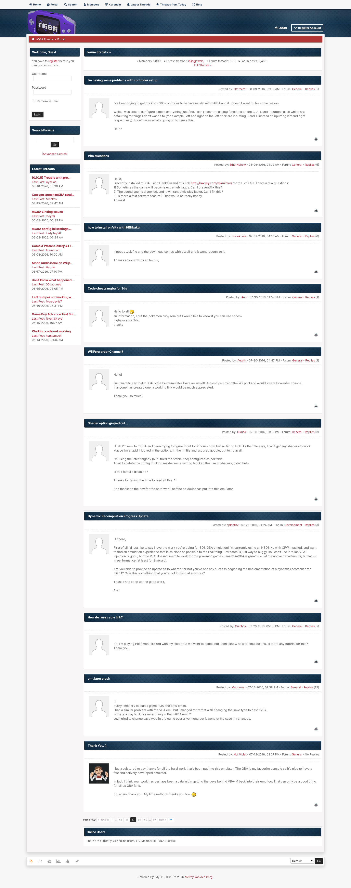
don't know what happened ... (53, 280)
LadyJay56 (53, 233)
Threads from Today (172, 4)
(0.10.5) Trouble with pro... (51, 178)
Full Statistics (202, 65)
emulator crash (99, 678)
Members (93, 4)
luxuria (241, 432)
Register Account (309, 27)
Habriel (50, 267)
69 (154, 819)
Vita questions (98, 156)
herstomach (54, 335)
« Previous (103, 819)
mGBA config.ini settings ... (52, 229)
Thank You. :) (97, 746)
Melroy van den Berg (198, 877)
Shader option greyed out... (108, 423)
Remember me (47, 101)
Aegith (241, 360)
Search (72, 4)
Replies (310, 89)
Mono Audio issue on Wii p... (52, 263)
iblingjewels (195, 61)
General (297, 89)
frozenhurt (53, 250)
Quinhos (240, 626)
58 (139, 819)
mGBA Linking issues (47, 212)
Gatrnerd (240, 89)
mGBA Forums (44, 39)
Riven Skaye (54, 318)
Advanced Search (55, 154)
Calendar (114, 4)
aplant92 (232, 525)
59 (145, 819)
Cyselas (51, 182)
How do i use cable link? (105, 617)
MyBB (159, 877)
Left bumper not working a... (52, 297)
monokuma (239, 236)
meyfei (50, 216)
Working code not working (51, 331)
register (53, 61)
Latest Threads (140, 4)
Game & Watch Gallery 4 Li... (52, 246)
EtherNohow (238, 164)
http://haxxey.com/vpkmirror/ (211, 183)
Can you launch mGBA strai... (53, 195)
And (244, 297)
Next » (162, 819)
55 (120, 819)
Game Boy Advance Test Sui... (54, 314)
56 (127, 819)
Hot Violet (240, 754)
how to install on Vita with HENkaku (114, 227)
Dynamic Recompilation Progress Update (118, 516)
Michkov (51, 199)
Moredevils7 (54, 301)
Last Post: (38, 182)
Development (293, 525)
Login (282, 27)
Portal (54, 4)
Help (198, 4)
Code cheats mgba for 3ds (107, 288)
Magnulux (238, 687)
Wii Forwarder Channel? (105, 352)
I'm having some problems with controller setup (122, 80)
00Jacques (53, 284)
